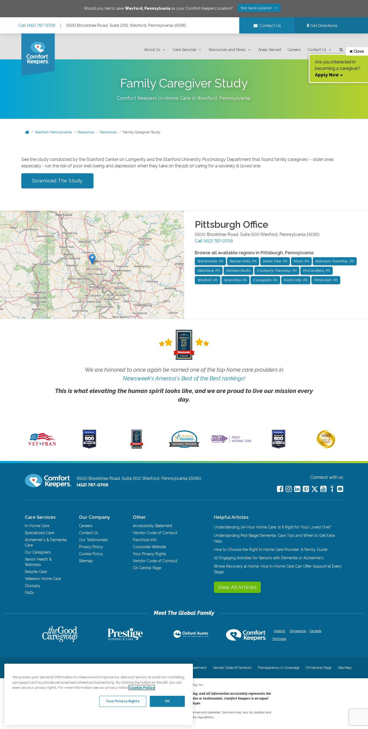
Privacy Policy (91, 547)
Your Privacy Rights (149, 554)
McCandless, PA (316, 271)
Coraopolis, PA (265, 280)
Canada (315, 631)
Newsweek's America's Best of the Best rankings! (184, 378)
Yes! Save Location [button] (256, 8)
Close (358, 51)
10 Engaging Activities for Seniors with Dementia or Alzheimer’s (269, 558)
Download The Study (57, 181)
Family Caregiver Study (141, 132)
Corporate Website (149, 547)
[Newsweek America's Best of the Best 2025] (136, 447)
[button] (155, 50)
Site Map (345, 668)
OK (167, 701)
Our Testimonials (93, 540)
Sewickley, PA (235, 280)
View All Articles (237, 587)
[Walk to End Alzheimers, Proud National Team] (231, 443)
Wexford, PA (207, 280)
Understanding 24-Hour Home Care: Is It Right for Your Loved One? (272, 527)
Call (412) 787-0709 (36, 25)
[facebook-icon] (280, 489)
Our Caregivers (38, 552)
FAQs (29, 593)
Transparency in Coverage (278, 668)
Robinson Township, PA (334, 261)
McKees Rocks (238, 271)
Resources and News (227, 50)
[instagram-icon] (289, 489)
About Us (152, 50)
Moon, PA (301, 261)
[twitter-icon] (314, 489)
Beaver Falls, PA (243, 261)
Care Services (184, 50)
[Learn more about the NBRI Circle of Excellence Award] (326, 447)
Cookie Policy (91, 554)
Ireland (279, 631)
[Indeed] (332, 489)
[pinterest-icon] (306, 489)
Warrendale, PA (210, 261)
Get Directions (323, 25)
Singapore (297, 631)
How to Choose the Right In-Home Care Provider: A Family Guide (270, 549)
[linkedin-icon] (297, 489)
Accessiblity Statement (152, 526)
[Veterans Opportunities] (42, 447)
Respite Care (36, 571)
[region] (98, 694)
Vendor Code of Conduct (155, 533)
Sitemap (86, 561)
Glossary (32, 586)
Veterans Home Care (43, 579)
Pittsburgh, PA (326, 280)
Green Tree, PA (275, 261)
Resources (86, 132)
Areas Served (269, 50)
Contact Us (317, 50)
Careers (294, 50)
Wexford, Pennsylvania (53, 132)
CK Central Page (147, 568)
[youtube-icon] (323, 489)
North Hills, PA (296, 280)
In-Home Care (37, 526)
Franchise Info (145, 540)
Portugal (279, 639)
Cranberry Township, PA (277, 271)
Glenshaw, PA (208, 271)
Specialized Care (39, 533)
